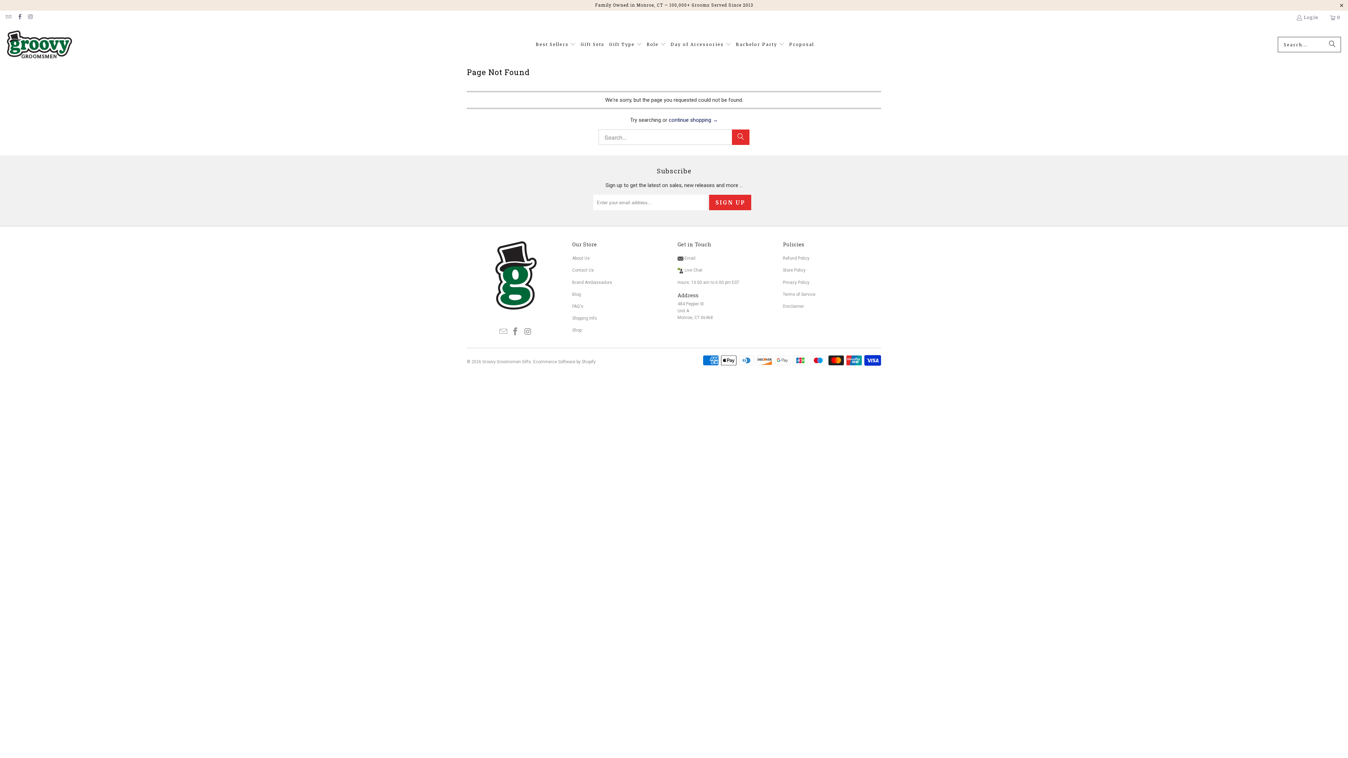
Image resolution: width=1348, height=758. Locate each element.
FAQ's (577, 306)
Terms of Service (799, 294)
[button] (556, 44)
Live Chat (693, 270)
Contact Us (583, 270)
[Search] (1332, 44)
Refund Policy (796, 258)
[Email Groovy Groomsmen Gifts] (8, 17)
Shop (577, 330)
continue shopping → (693, 120)
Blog (576, 294)
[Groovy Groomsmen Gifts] (39, 44)
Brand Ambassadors (592, 282)
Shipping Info (584, 318)
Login (1311, 17)
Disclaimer (793, 306)
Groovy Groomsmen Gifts (506, 361)
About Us (581, 258)
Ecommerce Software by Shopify (564, 361)
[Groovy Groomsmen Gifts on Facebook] (19, 17)
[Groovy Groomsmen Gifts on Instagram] (30, 17)
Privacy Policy (796, 282)
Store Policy (794, 270)
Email (689, 258)
